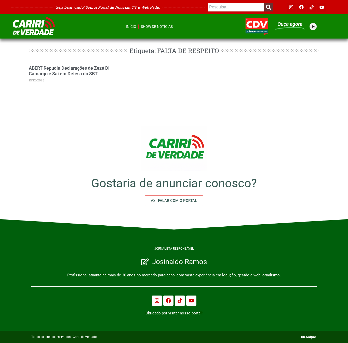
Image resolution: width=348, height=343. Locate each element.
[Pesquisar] (268, 7)
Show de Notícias (157, 26)
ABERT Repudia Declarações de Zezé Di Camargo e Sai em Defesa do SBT (69, 70)
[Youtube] (321, 7)
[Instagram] (291, 7)
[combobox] (236, 7)
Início (131, 26)
